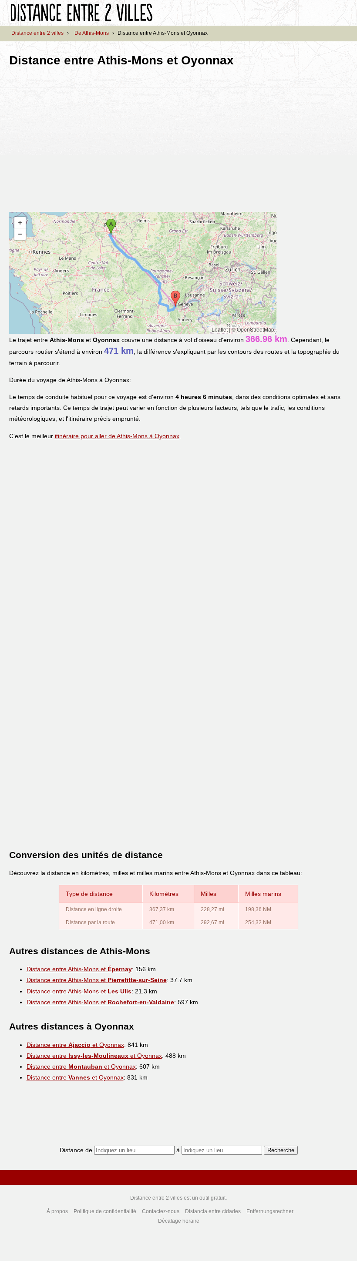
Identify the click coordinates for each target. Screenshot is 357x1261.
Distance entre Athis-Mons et (79, 969)
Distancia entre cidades (213, 1211)
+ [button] (20, 222)
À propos (57, 1211)
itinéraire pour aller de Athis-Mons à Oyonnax (117, 436)
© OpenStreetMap (253, 329)
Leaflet (220, 329)
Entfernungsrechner (269, 1211)
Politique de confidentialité (105, 1211)
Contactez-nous (160, 1211)
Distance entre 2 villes (37, 33)
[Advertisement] (82, 137)
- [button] (20, 234)
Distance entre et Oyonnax (75, 1044)
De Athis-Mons (91, 33)
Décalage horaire (178, 1221)
